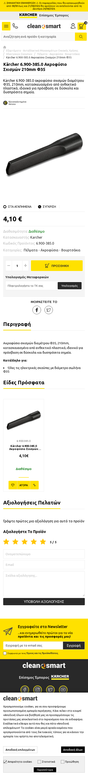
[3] (25, 542)
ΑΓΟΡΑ (23, 485)
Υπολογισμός (70, 285)
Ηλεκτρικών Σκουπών (19, 54)
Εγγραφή (74, 645)
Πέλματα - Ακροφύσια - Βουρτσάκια (58, 54)
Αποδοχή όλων (73, 749)
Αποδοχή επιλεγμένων (20, 749)
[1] (6, 542)
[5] (43, 542)
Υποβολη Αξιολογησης (44, 602)
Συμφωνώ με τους (33, 653)
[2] (15, 542)
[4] (34, 542)
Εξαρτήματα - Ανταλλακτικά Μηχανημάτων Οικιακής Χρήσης (42, 50)
